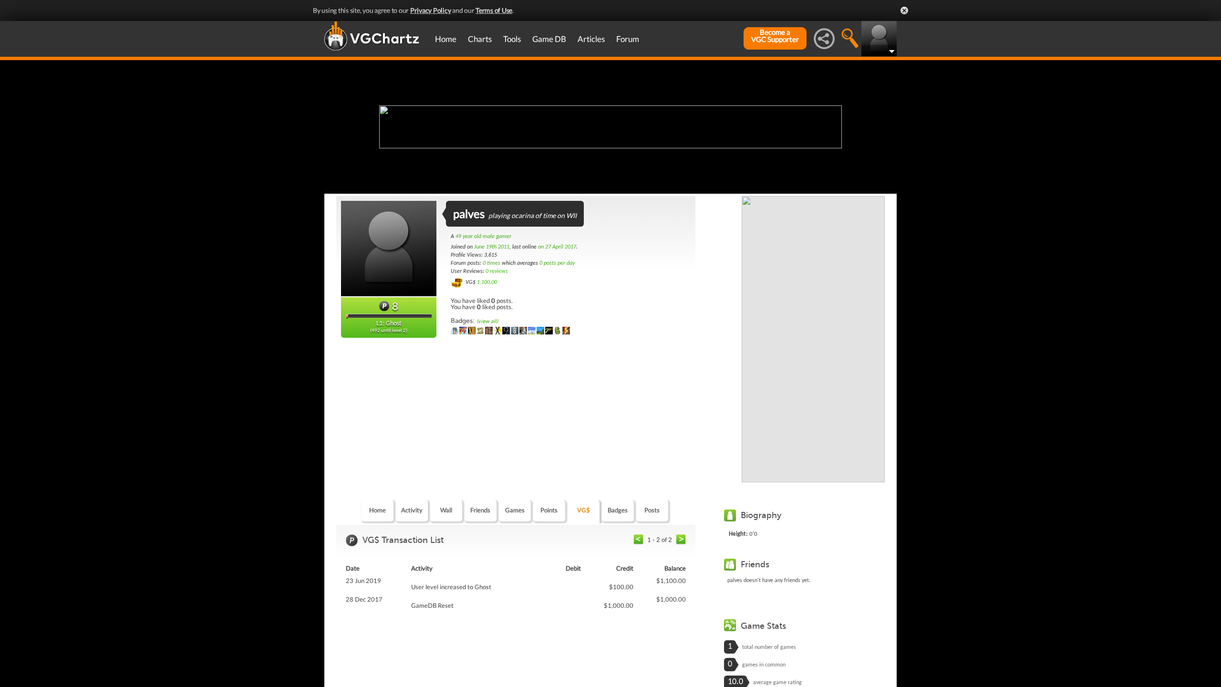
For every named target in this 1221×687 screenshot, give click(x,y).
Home (445, 39)
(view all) (487, 321)
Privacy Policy (430, 10)
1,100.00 (487, 282)
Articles (591, 39)
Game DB (549, 39)
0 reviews (497, 271)
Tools (512, 39)
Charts (480, 39)
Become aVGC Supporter (775, 36)
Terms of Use (494, 10)
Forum (627, 39)
